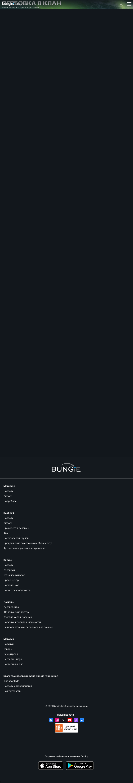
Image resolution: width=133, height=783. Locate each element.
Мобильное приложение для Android (22, 50)
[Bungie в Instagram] (57, 720)
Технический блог (14, 575)
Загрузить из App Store (51, 765)
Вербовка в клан (12, 63)
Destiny (11, 4)
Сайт (6, 45)
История (8, 24)
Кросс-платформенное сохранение (24, 548)
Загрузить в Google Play (80, 765)
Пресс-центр (11, 580)
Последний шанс (13, 664)
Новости (8, 491)
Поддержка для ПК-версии (17, 53)
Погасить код (11, 585)
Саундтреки (10, 653)
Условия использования (17, 617)
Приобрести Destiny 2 (16, 527)
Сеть (6, 35)
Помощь (8, 30)
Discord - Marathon (13, 74)
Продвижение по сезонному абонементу (27, 543)
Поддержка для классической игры (22, 58)
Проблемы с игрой (13, 40)
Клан (6, 533)
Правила (8, 77)
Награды (8, 22)
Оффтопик (9, 68)
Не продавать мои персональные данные (28, 627)
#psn (12, 298)
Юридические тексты (16, 611)
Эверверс (9, 37)
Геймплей (9, 27)
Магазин (8, 638)
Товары (7, 648)
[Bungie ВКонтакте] (82, 720)
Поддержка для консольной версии (22, 55)
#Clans (27, 298)
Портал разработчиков (16, 590)
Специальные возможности (18, 42)
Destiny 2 (8, 17)
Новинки (8, 643)
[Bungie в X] (63, 720)
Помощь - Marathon (14, 71)
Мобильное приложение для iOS (20, 48)
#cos (34, 298)
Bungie (7, 559)
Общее (7, 61)
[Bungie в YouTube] (70, 720)
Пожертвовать (12, 690)
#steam (19, 298)
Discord (7, 496)
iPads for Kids (11, 680)
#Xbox (5, 298)
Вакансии (9, 569)
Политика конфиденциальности (22, 622)
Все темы (9, 14)
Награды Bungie (13, 659)
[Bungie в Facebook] (51, 720)
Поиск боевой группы (16, 538)
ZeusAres (6, 445)
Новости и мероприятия (17, 685)
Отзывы (8, 19)
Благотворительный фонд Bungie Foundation (30, 675)
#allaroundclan (45, 298)
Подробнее (10, 501)
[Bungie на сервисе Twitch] (76, 720)
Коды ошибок (10, 32)
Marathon (9, 485)
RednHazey (8, 257)
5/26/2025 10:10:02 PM (26, 311)
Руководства (11, 606)
